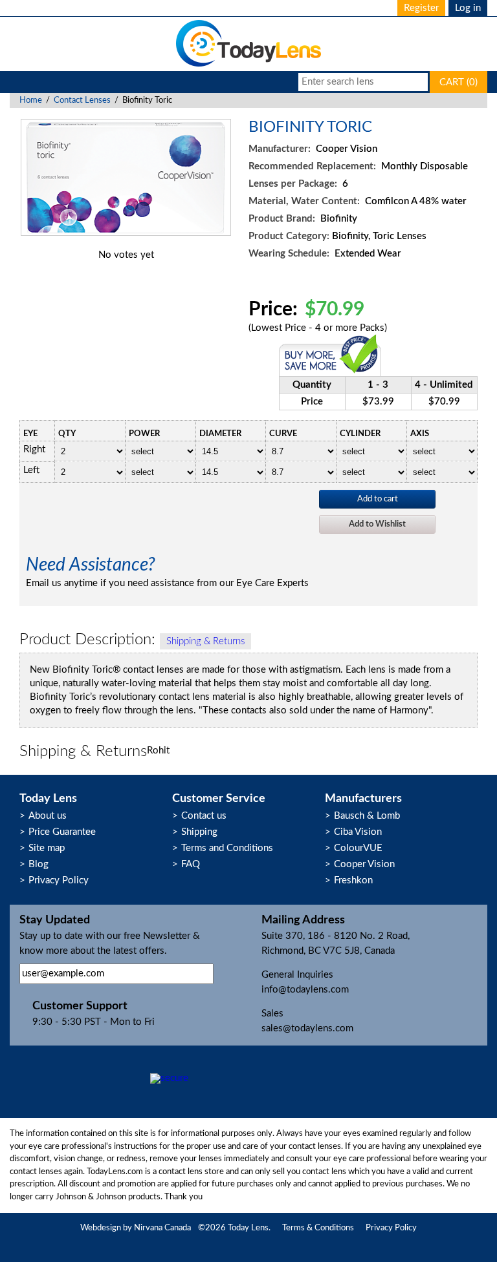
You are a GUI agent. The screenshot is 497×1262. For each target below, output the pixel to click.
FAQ (190, 864)
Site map (46, 848)
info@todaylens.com (305, 989)
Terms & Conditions (318, 1228)
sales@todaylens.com (307, 1028)
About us (47, 816)
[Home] (248, 65)
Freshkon (353, 880)
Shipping (199, 832)
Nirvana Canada (162, 1228)
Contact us (203, 816)
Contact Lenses (82, 100)
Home (30, 100)
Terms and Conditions (227, 848)
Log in (468, 8)
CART (458, 82)
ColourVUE (358, 848)
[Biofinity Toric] (126, 233)
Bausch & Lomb (367, 816)
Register (421, 8)
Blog (38, 864)
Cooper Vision (364, 864)
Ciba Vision (358, 832)
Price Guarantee (62, 832)
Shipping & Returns (205, 641)
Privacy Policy (58, 880)
